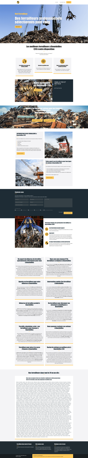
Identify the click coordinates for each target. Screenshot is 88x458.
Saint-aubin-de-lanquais (32, 413)
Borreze (53, 385)
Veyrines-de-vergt (57, 435)
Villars (22, 436)
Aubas (19, 383)
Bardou (56, 383)
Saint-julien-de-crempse (37, 419)
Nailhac (17, 407)
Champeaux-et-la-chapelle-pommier (22, 390)
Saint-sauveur (64, 427)
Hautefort (66, 396)
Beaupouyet (22, 384)
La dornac (36, 398)
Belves (55, 384)
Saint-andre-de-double (43, 412)
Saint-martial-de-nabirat (41, 421)
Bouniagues (64, 385)
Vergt (31, 435)
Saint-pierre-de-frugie (61, 426)
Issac (70, 396)
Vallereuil (59, 434)
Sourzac (50, 433)
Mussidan (61, 406)
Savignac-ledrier (40, 432)
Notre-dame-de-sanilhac (62, 407)
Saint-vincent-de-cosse (57, 428)
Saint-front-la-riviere (40, 417)
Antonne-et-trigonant (63, 382)
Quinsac (62, 410)
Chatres (60, 390)
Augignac (25, 383)
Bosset (56, 385)
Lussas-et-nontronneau (65, 401)
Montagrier (60, 405)
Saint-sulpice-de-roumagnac (34, 428)
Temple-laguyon (59, 433)
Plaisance (18, 410)
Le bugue (22, 400)
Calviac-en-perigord (65, 386)
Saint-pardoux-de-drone (45, 425)
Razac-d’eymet (67, 410)
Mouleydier (48, 406)
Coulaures (28, 392)
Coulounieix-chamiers (34, 392)
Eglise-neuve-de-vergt (59, 393)
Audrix (22, 383)
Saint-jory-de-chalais (22, 419)
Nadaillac (67, 406)
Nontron (55, 407)
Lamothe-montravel (60, 399)
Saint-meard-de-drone (59, 422)
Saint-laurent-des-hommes (64, 419)
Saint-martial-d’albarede (24, 421)
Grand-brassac (41, 396)
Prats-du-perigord (39, 410)
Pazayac (34, 408)
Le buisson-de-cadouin (29, 400)
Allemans (35, 382)
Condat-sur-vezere (59, 391)
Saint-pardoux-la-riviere (63, 425)
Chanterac (50, 390)
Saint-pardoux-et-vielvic (54, 425)
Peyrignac (47, 408)
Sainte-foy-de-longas (53, 429)
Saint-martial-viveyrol (59, 421)
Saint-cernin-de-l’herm (35, 414)
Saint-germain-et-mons (45, 418)
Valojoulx (63, 434)
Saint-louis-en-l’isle (59, 420)
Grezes (51, 396)
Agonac (24, 382)
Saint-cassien (27, 414)
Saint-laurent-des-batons (54, 419)
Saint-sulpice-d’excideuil (24, 428)
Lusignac (59, 401)
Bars (58, 383)
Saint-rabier (35, 427)
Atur (17, 383)
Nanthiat (34, 407)
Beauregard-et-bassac (38, 384)
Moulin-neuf (53, 406)
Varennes (22, 435)
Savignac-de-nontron (33, 432)
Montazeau (64, 405)
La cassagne (60, 397)
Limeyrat (40, 401)
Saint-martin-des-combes (43, 422)
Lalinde (38, 399)
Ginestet (31, 396)
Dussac (49, 393)
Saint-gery (52, 418)
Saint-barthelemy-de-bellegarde (53, 413)
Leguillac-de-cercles (54, 400)
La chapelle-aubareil (66, 397)
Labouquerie (31, 399)
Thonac (29, 434)
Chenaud (67, 390)
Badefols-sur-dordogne (47, 383)
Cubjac (26, 393)
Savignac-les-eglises (46, 432)
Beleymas (51, 384)
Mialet (49, 404)
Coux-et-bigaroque (53, 392)
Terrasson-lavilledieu (65, 433)
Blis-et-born (33, 385)
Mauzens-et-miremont (20, 404)
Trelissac (44, 434)
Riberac (35, 411)
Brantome (37, 386)
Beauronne (44, 384)
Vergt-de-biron (35, 435)
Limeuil (37, 401)
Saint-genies (47, 417)
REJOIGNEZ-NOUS (62, 2)
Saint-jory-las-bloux (29, 419)
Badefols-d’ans (40, 383)
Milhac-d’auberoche (54, 404)
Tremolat (48, 434)
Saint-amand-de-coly (20, 412)
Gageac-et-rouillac (19, 396)
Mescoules (42, 404)
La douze (40, 398)
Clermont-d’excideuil (28, 391)
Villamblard (18, 436)
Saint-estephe (51, 415)
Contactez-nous (20, 153)
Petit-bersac (43, 408)
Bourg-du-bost (19, 386)
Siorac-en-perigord (42, 433)
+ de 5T (42, 210)
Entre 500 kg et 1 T (24, 210)
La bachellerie (48, 397)
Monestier (23, 405)
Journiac (37, 397)
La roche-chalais (57, 398)
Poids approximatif (18, 208)
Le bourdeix (19, 400)
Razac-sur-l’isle (27, 411)
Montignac (27, 406)
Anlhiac (50, 382)
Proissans (55, 410)
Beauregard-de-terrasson (28, 384)
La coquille (32, 398)
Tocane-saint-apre (34, 434)
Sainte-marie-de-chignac (61, 429)
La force (43, 398)
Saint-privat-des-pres (29, 427)
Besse (17, 385)
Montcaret (68, 405)
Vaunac (25, 435)
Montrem (44, 406)
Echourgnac (53, 393)
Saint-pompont (68, 426)
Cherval (17, 391)
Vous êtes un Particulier (37, 120)
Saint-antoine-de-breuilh (60, 412)
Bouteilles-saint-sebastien (30, 386)
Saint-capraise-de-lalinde (20, 414)
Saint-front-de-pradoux (32, 417)
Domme (35, 393)
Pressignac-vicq (45, 410)
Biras (27, 385)
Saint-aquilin (67, 412)
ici (63, 456)
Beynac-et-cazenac (22, 385)
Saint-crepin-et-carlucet (24, 415)
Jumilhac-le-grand (42, 397)
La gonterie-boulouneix (50, 398)
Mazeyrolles (29, 404)
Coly (38, 391)
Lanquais (70, 399)
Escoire (65, 393)
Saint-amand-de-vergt (28, 412)
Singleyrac (30, 433)
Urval (54, 434)
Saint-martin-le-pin (51, 422)
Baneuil (53, 383)
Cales (60, 386)
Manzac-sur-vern (23, 403)
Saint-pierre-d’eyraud (37, 426)
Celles (24, 389)
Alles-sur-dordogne (41, 382)
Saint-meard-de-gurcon (67, 422)
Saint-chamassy (50, 414)
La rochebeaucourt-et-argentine (65, 398)
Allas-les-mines (31, 382)
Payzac (31, 408)
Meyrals (46, 404)
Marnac (39, 403)
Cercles (38, 389)
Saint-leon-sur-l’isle (44, 420)
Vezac (61, 435)
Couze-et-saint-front (61, 392)
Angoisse (46, 382)
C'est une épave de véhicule (48, 210)
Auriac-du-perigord (30, 383)
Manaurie (18, 403)
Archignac (69, 382)
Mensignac (38, 404)
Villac (69, 435)
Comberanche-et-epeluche (43, 391)
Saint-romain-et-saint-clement (47, 427)
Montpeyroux (32, 406)
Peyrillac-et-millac (52, 408)
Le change (35, 400)
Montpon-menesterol (38, 406)
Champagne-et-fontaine (60, 389)
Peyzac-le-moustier (59, 408)
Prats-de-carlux (33, 410)
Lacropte (35, 399)
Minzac (66, 404)
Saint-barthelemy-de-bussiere (64, 413)
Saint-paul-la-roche (23, 426)
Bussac (47, 386)
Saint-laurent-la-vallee (27, 420)
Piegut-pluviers (66, 408)
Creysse (66, 392)
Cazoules (21, 389)
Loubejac (53, 401)
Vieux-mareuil (65, 435)
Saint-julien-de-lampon (46, 419)
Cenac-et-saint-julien (29, 389)
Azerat (35, 383)
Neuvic (47, 407)
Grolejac (58, 396)
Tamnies (54, 433)
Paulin (17, 408)
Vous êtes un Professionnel (49, 120)
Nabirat (64, 406)
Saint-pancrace (22, 425)
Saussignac (18, 432)
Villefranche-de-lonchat (27, 436)
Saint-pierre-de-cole (53, 426)
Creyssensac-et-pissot (20, 393)
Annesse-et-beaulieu (55, 382)
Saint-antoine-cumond (52, 412)
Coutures (48, 392)
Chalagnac (42, 389)
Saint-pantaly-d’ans (28, 425)
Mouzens (57, 406)
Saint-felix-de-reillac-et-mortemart (61, 415)
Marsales (52, 403)
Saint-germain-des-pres (27, 418)
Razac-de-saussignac (20, 411)
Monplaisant (36, 405)
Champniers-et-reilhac (33, 390)
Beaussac (48, 384)
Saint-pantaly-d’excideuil (36, 425)
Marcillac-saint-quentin (30, 403)
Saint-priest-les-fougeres (20, 427)
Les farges (27, 401)
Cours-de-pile (40, 392)
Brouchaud (44, 386)
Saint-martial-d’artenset (32, 421)
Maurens (59, 403)
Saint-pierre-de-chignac (45, 426)
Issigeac (17, 397)
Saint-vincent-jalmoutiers (66, 428)
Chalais (46, 389)
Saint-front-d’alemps (24, 417)
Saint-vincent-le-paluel (20, 429)
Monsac (39, 405)
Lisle (50, 401)
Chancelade (45, 390)
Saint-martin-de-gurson (25, 422)
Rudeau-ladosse (60, 411)
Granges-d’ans (47, 396)
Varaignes (18, 435)
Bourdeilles (68, 385)
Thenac (20, 434)
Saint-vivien (35, 429)
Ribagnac (31, 411)
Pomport (24, 410)
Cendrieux (35, 389)
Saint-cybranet (31, 415)
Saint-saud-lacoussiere (57, 427)
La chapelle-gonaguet (26, 398)
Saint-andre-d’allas (35, 412)
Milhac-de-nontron (61, 404)
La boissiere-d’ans (54, 397)
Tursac (51, 434)
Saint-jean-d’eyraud (62, 418)
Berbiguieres (58, 384)
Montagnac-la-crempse (53, 405)
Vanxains (66, 434)
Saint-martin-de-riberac (34, 422)
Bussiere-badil (56, 386)
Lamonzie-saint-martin (53, 399)
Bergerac (63, 384)
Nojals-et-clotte (51, 407)
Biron (29, 385)
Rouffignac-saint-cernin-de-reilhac (51, 411)
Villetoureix (43, 436)
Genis (28, 396)
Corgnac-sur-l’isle (19, 392)
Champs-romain (40, 390)
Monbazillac (18, 405)
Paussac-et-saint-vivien (26, 408)
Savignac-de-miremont (25, 432)
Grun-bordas (62, 396)
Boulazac (60, 385)
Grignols (54, 396)
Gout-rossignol (36, 396)
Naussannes (38, 407)
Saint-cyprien (37, 415)
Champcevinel (67, 389)
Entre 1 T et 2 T (31, 210)
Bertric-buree (67, 384)
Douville (42, 393)
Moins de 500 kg (17, 210)
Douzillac (46, 393)
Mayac (26, 404)
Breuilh (40, 386)
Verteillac (40, 435)
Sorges (47, 433)
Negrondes (43, 407)
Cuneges (29, 393)
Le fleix (38, 400)
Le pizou (49, 400)
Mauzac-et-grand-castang (66, 403)
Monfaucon (27, 405)
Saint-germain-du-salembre (36, 418)
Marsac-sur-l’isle (47, 403)
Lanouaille (66, 399)
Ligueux (34, 401)
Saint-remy (40, 427)
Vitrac (46, 436)
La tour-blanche (26, 399)
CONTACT (68, 2)
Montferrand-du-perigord (20, 406)
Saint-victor (41, 428)
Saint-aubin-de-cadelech (23, 413)
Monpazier (31, 405)
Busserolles (51, 386)
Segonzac (52, 432)
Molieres (69, 404)
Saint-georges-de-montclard (64, 417)
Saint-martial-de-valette (50, 421)
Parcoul (68, 407)
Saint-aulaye (38, 413)
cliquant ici (56, 451)
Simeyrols (26, 433)
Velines (28, 435)
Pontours (28, 410)
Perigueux (38, 408)
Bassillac (61, 383)
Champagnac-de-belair (52, 389)
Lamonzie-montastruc (44, 399)
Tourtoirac (40, 434)
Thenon (23, 434)
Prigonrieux (51, 410)
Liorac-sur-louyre (46, 401)
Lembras (67, 400)
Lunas (56, 401)
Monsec (47, 405)
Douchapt (39, 393)
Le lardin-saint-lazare (44, 400)
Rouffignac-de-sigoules (41, 411)
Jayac (34, 397)
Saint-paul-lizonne (30, 426)
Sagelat (65, 411)
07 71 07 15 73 (58, 88)
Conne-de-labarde (66, 391)
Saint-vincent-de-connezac (48, 428)
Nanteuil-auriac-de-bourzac (24, 407)
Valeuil (56, 434)
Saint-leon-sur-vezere (52, 420)
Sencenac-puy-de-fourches (59, 432)
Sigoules (22, 433)
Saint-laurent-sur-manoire (36, 420)
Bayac (64, 383)
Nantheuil (31, 407)
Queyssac (59, 410)
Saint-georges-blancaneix (53, 417)
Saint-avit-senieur (44, 413)
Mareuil (36, 403)
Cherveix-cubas (22, 391)
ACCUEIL (56, 2)
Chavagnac (64, 390)
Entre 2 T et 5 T (37, 210)
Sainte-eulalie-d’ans (45, 429)
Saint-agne (69, 411)
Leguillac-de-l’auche (62, 400)
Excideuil (68, 393)
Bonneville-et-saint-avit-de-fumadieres (45, 385)
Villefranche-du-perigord (36, 436)
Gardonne (25, 396)
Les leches (31, 401)
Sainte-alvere (39, 429)
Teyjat (17, 434)
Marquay (42, 403)
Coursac (44, 392)
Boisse (36, 385)
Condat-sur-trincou (52, 391)
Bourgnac (23, 386)
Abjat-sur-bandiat (19, 382)
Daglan (32, 393)
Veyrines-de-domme (49, 435)
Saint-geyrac (56, 418)
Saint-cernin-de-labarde (43, 414)
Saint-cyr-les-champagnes (44, 415)
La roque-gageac (20, 399)
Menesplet (34, 404)
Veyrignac (44, 435)
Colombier (35, 391)
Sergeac (66, 432)
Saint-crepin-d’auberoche (58, 414)
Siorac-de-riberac (36, 433)
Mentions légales (18, 456)
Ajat (27, 382)
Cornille (24, 392)
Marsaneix (56, 403)
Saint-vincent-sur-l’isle (28, 429)
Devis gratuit (18, 26)
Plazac (21, 410)
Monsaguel (44, 405)
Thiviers (26, 434)
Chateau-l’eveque (55, 390)
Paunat (20, 408)
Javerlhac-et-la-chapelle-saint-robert (26, 397)
